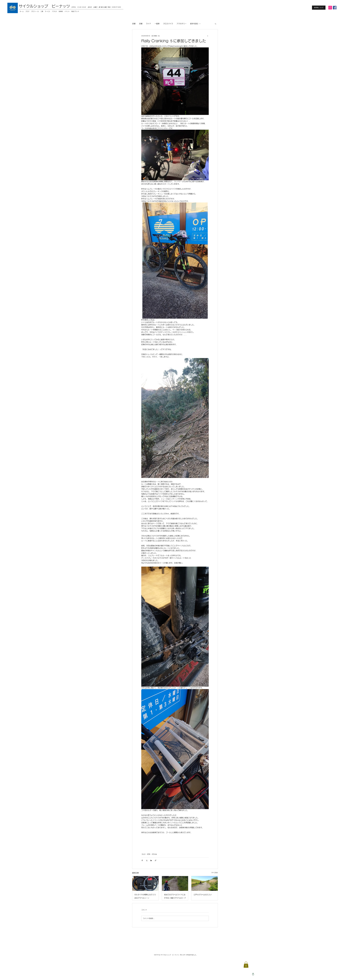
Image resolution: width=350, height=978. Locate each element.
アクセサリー (181, 23)
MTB (148, 854)
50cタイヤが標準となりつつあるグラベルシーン (145, 896)
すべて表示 (214, 872)
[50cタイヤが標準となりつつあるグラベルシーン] (145, 883)
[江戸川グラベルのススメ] (204, 883)
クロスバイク (168, 23)
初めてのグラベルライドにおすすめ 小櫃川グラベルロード (175, 896)
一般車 (157, 23)
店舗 (133, 23)
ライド (148, 23)
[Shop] (253, 974)
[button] (215, 23)
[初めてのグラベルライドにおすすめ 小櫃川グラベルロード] (175, 883)
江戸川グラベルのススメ (203, 894)
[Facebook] (334, 7)
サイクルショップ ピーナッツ (44, 6)
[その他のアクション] (208, 36)
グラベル (154, 854)
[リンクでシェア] (155, 860)
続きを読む (194, 23)
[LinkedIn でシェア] (151, 860)
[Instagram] (330, 7)
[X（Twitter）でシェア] (146, 860)
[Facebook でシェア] (142, 860)
